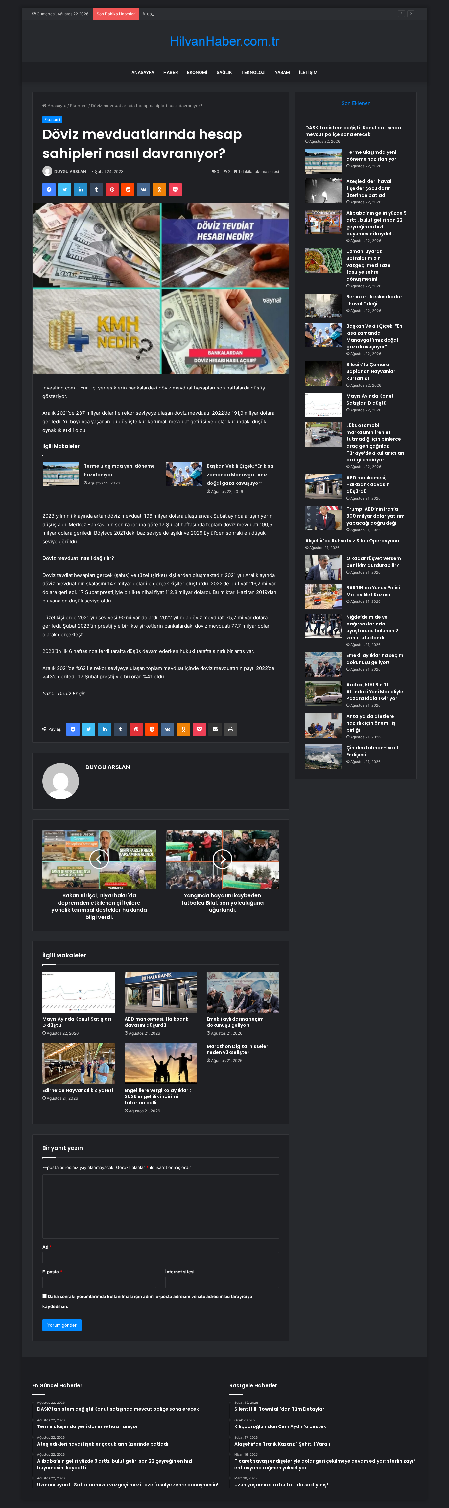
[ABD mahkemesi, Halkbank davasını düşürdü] (161, 992)
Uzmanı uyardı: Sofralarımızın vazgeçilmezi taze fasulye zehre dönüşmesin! (368, 265)
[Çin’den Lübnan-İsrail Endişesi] (323, 756)
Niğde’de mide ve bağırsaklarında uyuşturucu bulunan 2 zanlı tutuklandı (372, 627)
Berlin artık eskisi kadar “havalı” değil (374, 300)
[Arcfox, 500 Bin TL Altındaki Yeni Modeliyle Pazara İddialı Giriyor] (323, 693)
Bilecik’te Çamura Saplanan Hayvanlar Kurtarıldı (370, 371)
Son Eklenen (356, 103)
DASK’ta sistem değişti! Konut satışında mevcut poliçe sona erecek (353, 131)
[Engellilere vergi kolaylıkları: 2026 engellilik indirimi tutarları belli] (161, 1063)
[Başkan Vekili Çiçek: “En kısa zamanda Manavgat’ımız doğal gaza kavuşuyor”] (184, 474)
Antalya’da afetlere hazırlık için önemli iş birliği (371, 723)
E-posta (52, 1271)
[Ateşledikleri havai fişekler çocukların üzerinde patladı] (323, 190)
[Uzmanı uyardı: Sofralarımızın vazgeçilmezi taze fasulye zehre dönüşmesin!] (323, 260)
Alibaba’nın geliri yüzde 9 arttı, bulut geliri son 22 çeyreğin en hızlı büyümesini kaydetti (376, 223)
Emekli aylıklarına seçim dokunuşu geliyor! (235, 1022)
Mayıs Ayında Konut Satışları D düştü (76, 1022)
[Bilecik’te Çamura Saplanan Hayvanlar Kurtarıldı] (323, 373)
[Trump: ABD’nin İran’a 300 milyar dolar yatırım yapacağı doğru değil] (323, 518)
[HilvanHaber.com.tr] (224, 41)
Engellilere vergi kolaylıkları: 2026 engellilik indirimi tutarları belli (158, 1096)
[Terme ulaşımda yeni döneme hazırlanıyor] (61, 474)
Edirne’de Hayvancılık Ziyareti (77, 1090)
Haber (170, 72)
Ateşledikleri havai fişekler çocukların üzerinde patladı (197, 13)
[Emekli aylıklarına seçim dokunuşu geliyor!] (243, 992)
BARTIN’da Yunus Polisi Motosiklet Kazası (373, 591)
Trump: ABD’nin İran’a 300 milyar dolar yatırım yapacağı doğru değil (375, 516)
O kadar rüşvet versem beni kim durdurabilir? (373, 562)
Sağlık (224, 72)
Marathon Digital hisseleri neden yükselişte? (238, 1049)
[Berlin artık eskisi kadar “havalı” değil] (323, 306)
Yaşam (282, 72)
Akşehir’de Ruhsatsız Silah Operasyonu (352, 540)
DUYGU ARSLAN (70, 171)
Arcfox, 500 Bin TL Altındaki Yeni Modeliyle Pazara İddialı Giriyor (374, 691)
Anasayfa (142, 72)
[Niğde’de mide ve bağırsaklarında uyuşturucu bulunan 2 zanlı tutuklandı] (323, 626)
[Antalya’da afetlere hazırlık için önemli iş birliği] (323, 725)
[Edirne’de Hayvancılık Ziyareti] (78, 1063)
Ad (47, 1247)
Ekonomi (197, 72)
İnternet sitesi (180, 1271)
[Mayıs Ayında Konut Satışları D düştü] (78, 992)
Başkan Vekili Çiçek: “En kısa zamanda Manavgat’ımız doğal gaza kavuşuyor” (240, 474)
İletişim (308, 72)
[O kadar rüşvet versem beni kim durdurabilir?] (323, 567)
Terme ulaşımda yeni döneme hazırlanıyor (371, 155)
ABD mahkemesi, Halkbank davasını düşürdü (156, 1022)
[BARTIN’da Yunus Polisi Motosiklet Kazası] (323, 596)
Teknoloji (253, 72)
